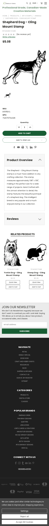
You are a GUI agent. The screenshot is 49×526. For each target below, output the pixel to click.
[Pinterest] (35, 147)
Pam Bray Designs (24, 418)
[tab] (24, 160)
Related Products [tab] (23, 234)
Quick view (13, 282)
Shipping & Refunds (24, 371)
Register (28, 378)
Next (46, 253)
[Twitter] (27, 147)
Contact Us (24, 374)
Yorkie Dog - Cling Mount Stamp (13, 274)
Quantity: (24, 122)
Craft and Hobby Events (24, 361)
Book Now (24, 358)
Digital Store (24, 398)
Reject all (24, 516)
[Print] (22, 147)
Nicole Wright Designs (24, 435)
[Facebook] (14, 147)
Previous (3, 253)
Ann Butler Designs (24, 432)
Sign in (19, 378)
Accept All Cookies (24, 522)
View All (24, 448)
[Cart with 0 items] (41, 3)
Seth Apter (24, 438)
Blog (24, 368)
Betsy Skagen (24, 441)
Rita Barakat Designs (24, 445)
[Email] (18, 147)
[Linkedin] (31, 147)
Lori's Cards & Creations (24, 428)
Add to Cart (13, 287)
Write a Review (9, 37)
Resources (24, 365)
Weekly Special (24, 355)
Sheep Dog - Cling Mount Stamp (36, 274)
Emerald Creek (24, 415)
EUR (34, 3)
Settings (24, 511)
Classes (24, 401)
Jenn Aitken (24, 425)
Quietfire (24, 422)
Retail (24, 352)
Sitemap (24, 381)
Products (24, 395)
